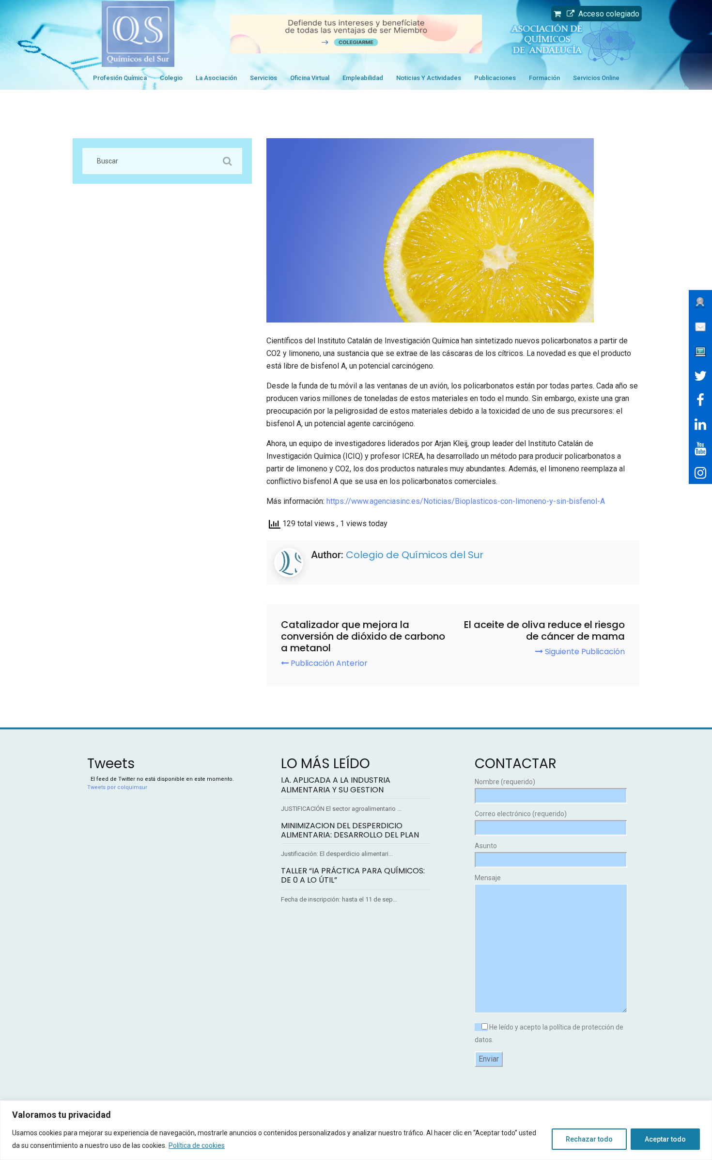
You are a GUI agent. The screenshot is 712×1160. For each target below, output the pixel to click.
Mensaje (488, 878)
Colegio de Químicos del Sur (414, 555)
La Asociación (216, 77)
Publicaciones (495, 77)
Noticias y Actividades (428, 77)
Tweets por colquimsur (117, 787)
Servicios (263, 77)
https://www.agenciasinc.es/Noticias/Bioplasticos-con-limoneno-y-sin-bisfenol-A (465, 501)
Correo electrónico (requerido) (521, 814)
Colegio (171, 77)
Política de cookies (197, 1145)
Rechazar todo (589, 1139)
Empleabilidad (362, 77)
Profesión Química (120, 77)
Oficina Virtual (309, 77)
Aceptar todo (665, 1139)
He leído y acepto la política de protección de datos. (549, 1033)
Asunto (486, 846)
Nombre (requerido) (505, 782)
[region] (356, 1130)
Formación (544, 77)
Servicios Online (596, 77)
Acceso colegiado (606, 13)
